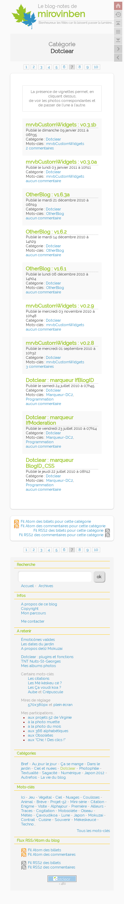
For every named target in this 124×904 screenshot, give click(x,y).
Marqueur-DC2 (59, 395)
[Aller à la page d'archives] (118, 14)
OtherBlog (55, 213)
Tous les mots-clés (93, 831)
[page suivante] (118, 49)
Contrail (28, 820)
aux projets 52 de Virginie (50, 717)
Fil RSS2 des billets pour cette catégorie (68, 530)
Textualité (29, 773)
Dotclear (53, 139)
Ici (23, 797)
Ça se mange (72, 764)
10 (96, 67)
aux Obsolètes (40, 735)
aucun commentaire (43, 181)
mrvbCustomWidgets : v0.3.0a (61, 162)
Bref (24, 764)
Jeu (32, 797)
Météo (26, 815)
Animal (27, 802)
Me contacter (32, 621)
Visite (42, 806)
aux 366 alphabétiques (48, 731)
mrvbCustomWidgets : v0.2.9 (60, 306)
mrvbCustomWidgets (65, 144)
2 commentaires (40, 148)
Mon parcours (33, 613)
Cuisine (45, 820)
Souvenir (62, 820)
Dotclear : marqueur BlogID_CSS (49, 463)
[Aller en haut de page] (118, 23)
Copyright (30, 608)
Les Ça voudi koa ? (44, 687)
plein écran (62, 705)
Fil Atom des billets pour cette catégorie (56, 521)
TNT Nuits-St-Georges (41, 661)
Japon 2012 (94, 773)
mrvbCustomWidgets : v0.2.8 (60, 343)
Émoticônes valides (38, 639)
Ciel (58, 797)
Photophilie (89, 768)
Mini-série (78, 802)
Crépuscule (53, 692)
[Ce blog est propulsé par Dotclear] (62, 878)
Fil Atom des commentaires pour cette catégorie (63, 526)
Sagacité (49, 773)
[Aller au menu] (118, 32)
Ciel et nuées (45, 768)
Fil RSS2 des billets (44, 863)
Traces (26, 811)
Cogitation (45, 811)
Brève (41, 802)
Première (79, 806)
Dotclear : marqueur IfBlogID (60, 380)
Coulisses (91, 797)
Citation (97, 802)
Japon (79, 815)
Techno (27, 824)
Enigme (27, 806)
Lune (65, 815)
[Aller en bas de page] (118, 40)
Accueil (27, 586)
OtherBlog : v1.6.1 (46, 269)
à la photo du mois (44, 726)
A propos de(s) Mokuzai (41, 648)
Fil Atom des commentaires (51, 854)
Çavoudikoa (47, 815)
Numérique (71, 773)
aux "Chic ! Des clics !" (46, 740)
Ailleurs (97, 806)
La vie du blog (53, 777)
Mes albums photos (38, 666)
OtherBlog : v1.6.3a (48, 194)
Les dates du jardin (37, 644)
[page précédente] (118, 57)
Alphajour (59, 806)
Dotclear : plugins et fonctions (47, 657)
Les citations (38, 678)
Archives (46, 586)
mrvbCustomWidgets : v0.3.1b (61, 125)
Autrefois (29, 777)
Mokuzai (95, 815)
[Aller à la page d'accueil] (118, 6)
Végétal (45, 797)
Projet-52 (58, 802)
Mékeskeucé (85, 820)
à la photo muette (44, 722)
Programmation (39, 399)
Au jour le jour (44, 764)
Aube (32, 692)
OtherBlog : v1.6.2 (46, 232)
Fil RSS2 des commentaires (51, 867)
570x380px (38, 705)
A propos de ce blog (39, 604)
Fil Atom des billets (44, 850)
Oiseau (87, 811)
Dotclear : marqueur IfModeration (49, 420)
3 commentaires (40, 366)
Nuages (72, 797)
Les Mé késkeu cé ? (45, 683)
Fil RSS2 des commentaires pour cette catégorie (61, 535)
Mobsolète (67, 811)
